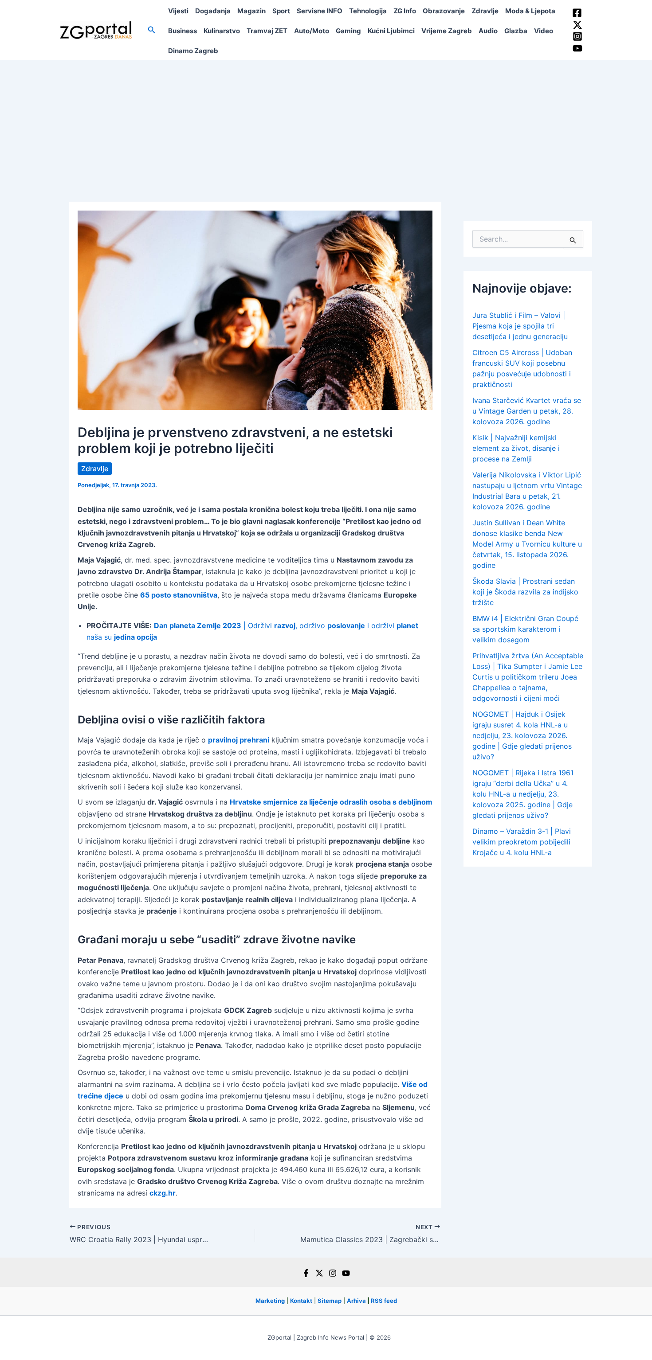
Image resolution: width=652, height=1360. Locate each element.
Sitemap (330, 1300)
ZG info (404, 11)
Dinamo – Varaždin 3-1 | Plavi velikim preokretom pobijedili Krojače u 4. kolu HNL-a (521, 842)
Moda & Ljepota (530, 11)
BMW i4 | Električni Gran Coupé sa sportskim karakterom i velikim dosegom (525, 629)
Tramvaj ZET (267, 31)
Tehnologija (368, 11)
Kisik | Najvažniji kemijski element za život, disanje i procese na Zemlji (516, 448)
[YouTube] (577, 48)
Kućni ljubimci (391, 31)
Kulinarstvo (222, 31)
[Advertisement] (326, 126)
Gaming (348, 31)
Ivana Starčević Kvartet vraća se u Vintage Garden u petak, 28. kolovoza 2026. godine (526, 411)
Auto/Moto (311, 31)
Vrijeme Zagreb (446, 31)
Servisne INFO (319, 11)
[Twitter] (577, 25)
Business (182, 31)
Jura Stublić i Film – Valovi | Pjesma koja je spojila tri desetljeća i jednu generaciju (520, 326)
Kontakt (301, 1300)
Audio (488, 31)
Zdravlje (485, 11)
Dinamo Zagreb (193, 51)
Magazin (251, 11)
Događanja (213, 11)
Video (543, 31)
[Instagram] (577, 36)
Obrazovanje (444, 11)
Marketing (270, 1300)
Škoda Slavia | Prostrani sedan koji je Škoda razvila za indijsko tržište (525, 592)
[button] (152, 29)
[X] (319, 1273)
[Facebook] (577, 13)
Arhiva (356, 1300)
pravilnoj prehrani (238, 739)
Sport (281, 11)
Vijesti (178, 11)
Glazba (515, 31)
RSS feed (384, 1300)
